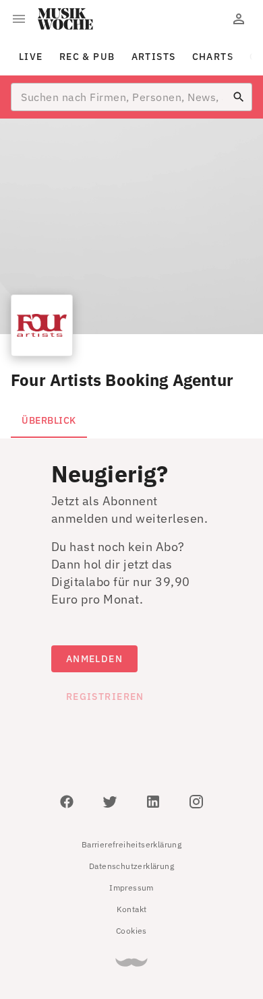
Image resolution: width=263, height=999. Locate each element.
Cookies (131, 931)
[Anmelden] (238, 18)
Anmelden (94, 659)
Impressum (131, 887)
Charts (213, 57)
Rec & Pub (87, 57)
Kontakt (132, 909)
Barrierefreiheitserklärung (131, 844)
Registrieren (105, 696)
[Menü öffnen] (18, 18)
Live (31, 57)
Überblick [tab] (49, 420)
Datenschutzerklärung (131, 866)
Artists (154, 57)
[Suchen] (238, 97)
